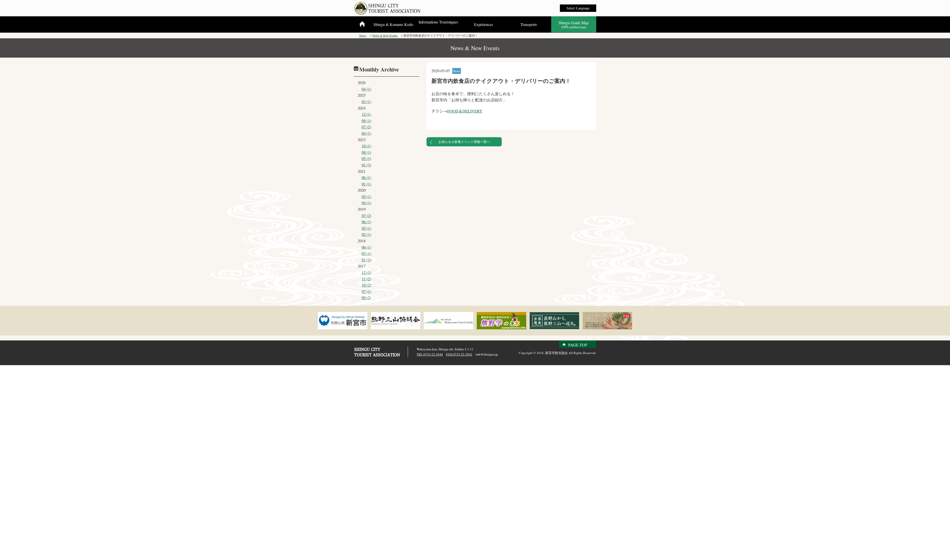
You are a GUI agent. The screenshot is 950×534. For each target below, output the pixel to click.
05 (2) (366, 297)
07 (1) (366, 291)
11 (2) (366, 278)
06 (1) (366, 177)
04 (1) (366, 88)
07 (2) (366, 126)
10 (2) (366, 285)
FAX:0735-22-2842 (459, 354)
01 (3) (366, 164)
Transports (529, 24)
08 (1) (366, 120)
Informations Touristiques (438, 21)
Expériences (483, 24)
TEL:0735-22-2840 (430, 354)
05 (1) (366, 158)
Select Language (578, 8)
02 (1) (366, 234)
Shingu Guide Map (574, 24)
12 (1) (366, 114)
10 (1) (366, 145)
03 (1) (366, 101)
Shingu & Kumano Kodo (393, 24)
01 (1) (366, 183)
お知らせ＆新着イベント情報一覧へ (464, 141)
